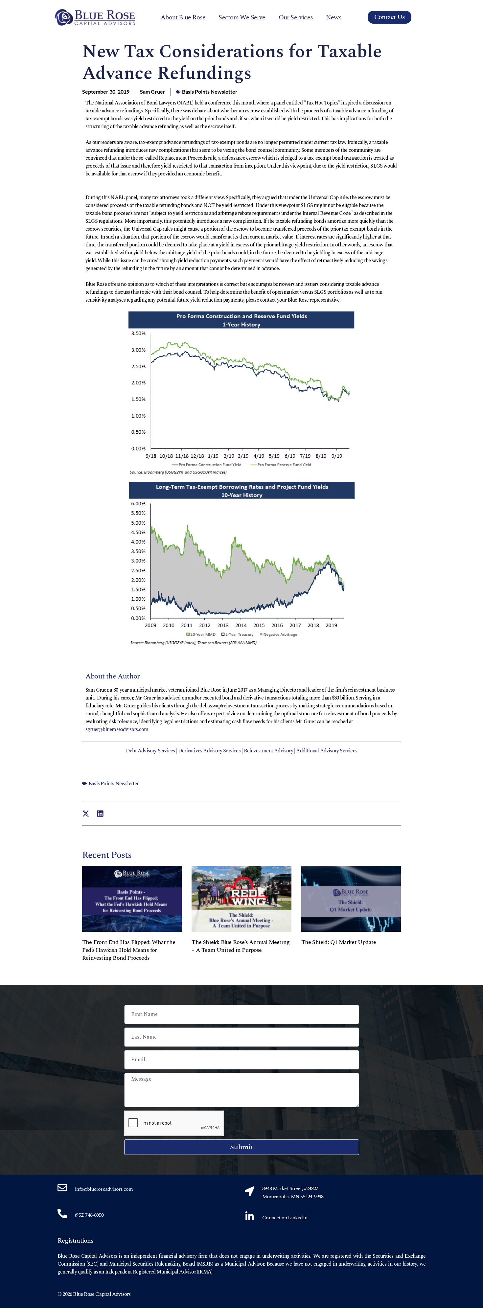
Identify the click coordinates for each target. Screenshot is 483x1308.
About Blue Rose (183, 17)
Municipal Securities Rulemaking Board (152, 1264)
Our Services (296, 17)
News (333, 17)
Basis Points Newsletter (210, 91)
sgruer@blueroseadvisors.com (116, 729)
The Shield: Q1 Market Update (338, 942)
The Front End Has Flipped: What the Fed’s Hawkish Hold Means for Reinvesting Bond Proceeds (128, 950)
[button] (86, 813)
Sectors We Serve (241, 17)
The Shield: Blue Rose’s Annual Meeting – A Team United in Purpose (240, 946)
